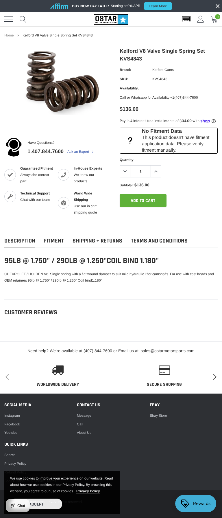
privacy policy (88, 491)
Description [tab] (19, 241)
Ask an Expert (78, 152)
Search (10, 455)
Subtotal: (127, 185)
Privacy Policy (15, 464)
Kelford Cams (163, 70)
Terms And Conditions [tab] (159, 241)
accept (36, 504)
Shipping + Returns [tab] (97, 241)
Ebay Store (158, 416)
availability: (129, 88)
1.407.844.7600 (45, 151)
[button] (186, 19)
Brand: (125, 70)
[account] (200, 19)
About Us (84, 433)
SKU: (124, 79)
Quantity (127, 160)
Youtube (10, 433)
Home (9, 35)
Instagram (12, 416)
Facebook (12, 424)
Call (80, 424)
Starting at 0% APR (119, 6)
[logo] (111, 19)
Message (84, 416)
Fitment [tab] (54, 241)
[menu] (8, 19)
